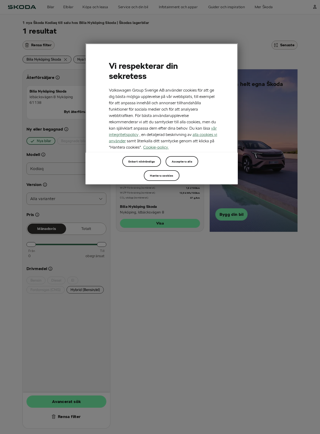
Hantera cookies (161, 175)
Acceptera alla (182, 161)
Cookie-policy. (156, 147)
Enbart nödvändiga (141, 161)
